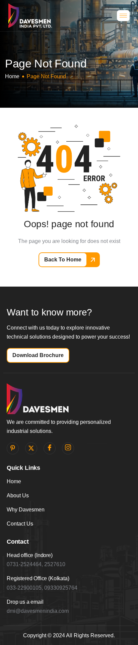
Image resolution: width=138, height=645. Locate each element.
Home (14, 481)
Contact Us (20, 524)
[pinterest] (13, 448)
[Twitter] (31, 448)
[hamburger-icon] (123, 15)
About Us (18, 495)
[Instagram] (68, 448)
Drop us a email (25, 602)
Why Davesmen (26, 509)
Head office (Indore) (30, 555)
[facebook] (50, 448)
